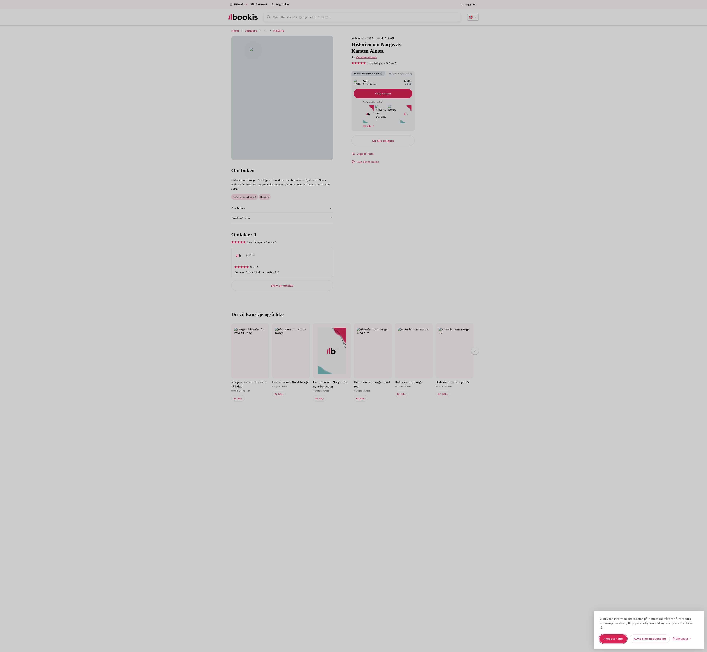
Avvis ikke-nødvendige (650, 638)
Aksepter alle (613, 638)
